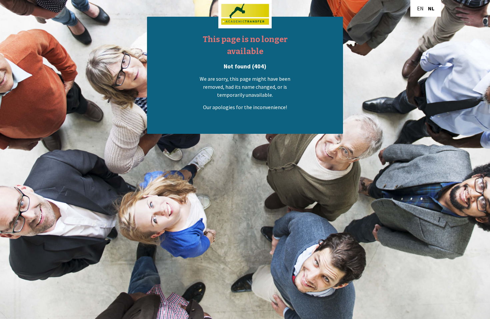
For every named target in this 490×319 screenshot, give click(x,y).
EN (420, 8)
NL (431, 8)
